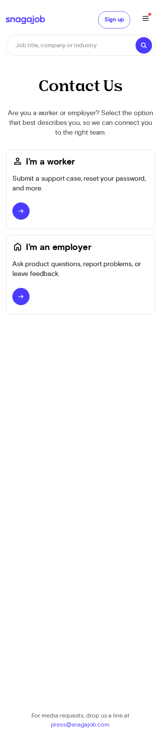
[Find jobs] (144, 45)
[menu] (145, 19)
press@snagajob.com (80, 725)
